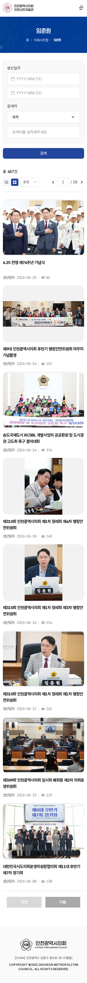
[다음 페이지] (81, 182)
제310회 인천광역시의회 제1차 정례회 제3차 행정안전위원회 (43, 610)
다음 (62, 902)
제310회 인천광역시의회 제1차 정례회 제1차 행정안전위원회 (43, 697)
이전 (24, 902)
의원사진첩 (41, 40)
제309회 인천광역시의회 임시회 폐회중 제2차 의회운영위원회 (43, 783)
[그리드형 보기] (14, 182)
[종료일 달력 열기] (12, 93)
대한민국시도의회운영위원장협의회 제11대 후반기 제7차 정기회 (41, 869)
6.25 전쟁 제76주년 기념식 (24, 262)
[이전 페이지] (53, 182)
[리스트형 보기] (6, 182)
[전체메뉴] (81, 8)
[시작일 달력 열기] (12, 78)
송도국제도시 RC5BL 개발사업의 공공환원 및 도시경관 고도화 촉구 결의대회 (43, 438)
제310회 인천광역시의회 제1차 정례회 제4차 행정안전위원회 (43, 524)
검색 (43, 153)
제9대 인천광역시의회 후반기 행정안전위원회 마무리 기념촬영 (43, 352)
